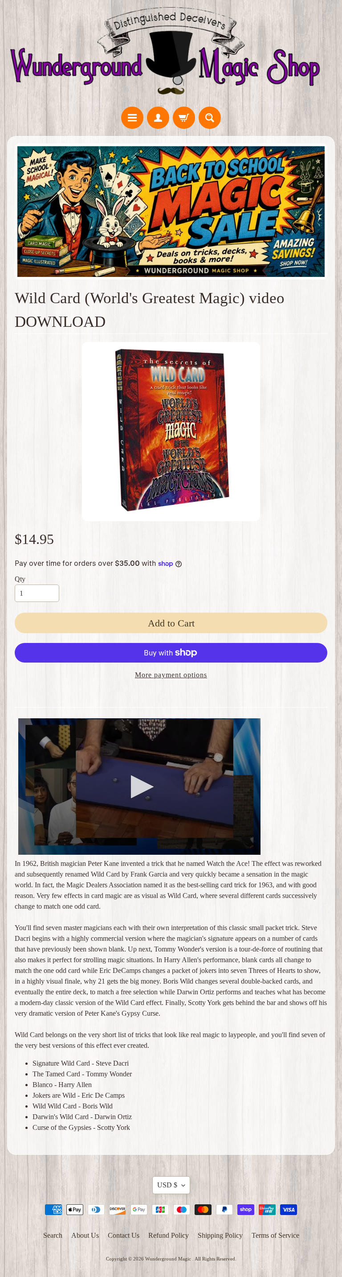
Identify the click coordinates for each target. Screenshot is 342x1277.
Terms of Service (275, 1235)
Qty (20, 579)
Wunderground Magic (168, 1258)
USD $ (167, 1185)
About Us (85, 1235)
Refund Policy (168, 1235)
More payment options (171, 675)
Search (52, 1235)
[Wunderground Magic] (171, 54)
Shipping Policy (220, 1235)
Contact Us (123, 1235)
